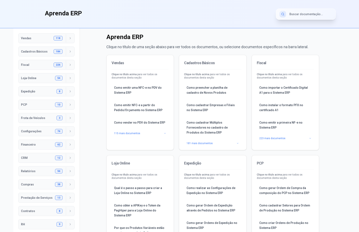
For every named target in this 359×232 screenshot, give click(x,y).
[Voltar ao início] (31, 13)
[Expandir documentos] (70, 38)
